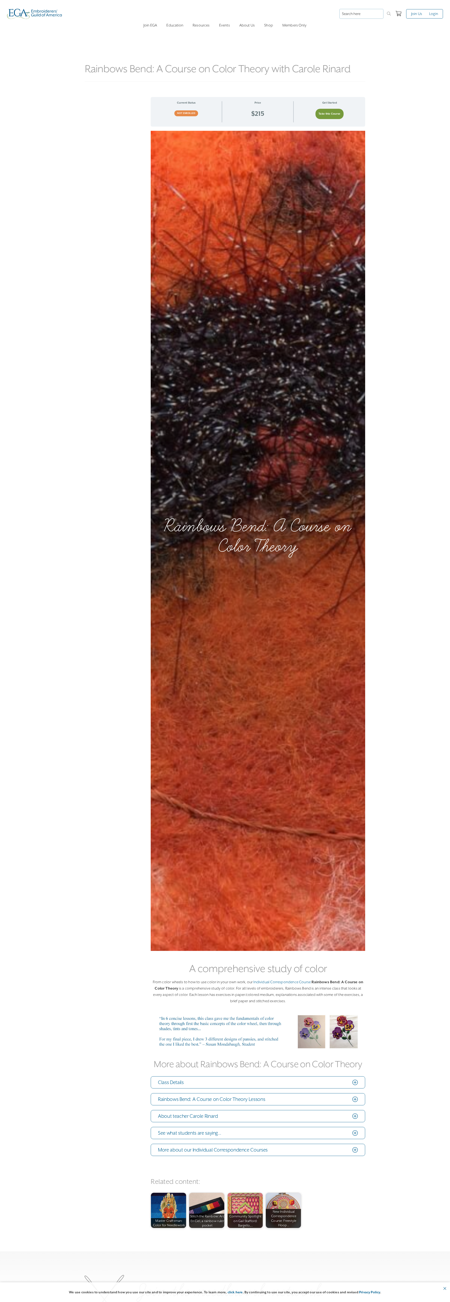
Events (224, 25)
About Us (247, 25)
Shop (268, 25)
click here (235, 1292)
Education (174, 25)
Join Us (416, 14)
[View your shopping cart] (398, 13)
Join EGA (150, 25)
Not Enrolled (186, 113)
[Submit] (389, 14)
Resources (201, 25)
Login (433, 14)
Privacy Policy (369, 1292)
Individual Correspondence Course (282, 982)
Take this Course (329, 113)
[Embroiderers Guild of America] (34, 14)
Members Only (294, 25)
